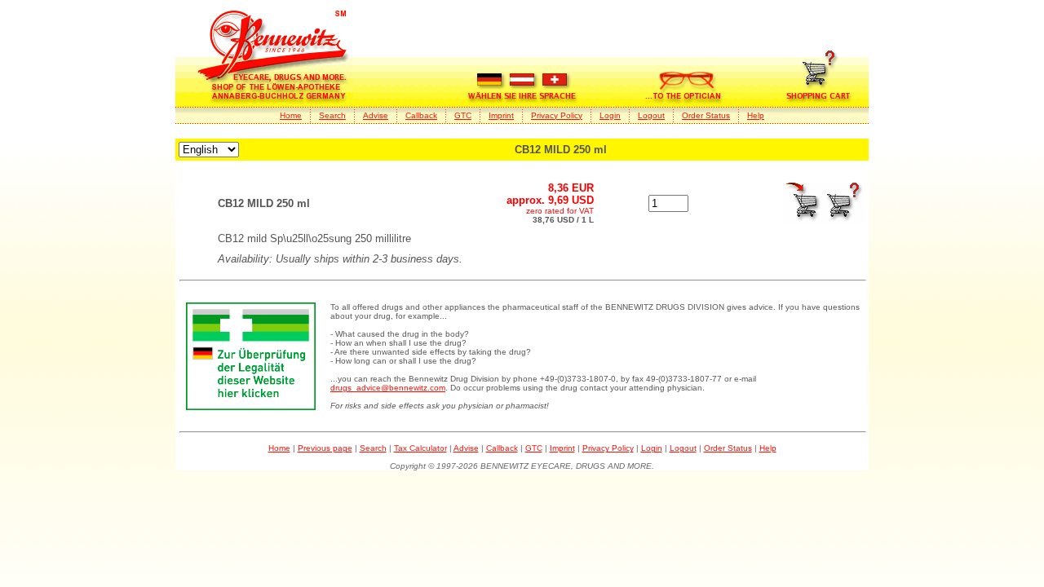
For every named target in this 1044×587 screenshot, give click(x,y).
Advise (375, 115)
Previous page (325, 448)
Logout (651, 115)
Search (332, 115)
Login (610, 115)
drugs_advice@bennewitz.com (387, 387)
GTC (462, 115)
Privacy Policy (556, 115)
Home (291, 115)
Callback (421, 115)
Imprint (501, 115)
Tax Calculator (420, 448)
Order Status (706, 115)
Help (755, 115)
